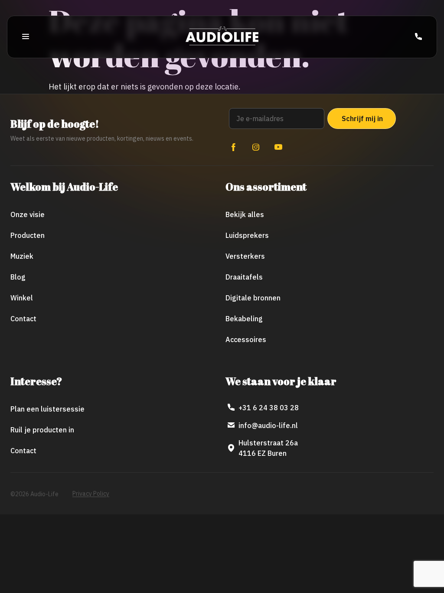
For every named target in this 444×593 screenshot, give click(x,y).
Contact (23, 318)
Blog (18, 277)
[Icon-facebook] (233, 147)
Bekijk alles (244, 214)
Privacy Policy (90, 493)
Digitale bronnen (253, 297)
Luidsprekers (247, 235)
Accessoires (245, 339)
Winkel (21, 297)
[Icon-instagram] (255, 147)
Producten (27, 235)
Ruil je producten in (42, 429)
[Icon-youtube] (278, 147)
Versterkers (245, 256)
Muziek (21, 256)
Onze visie (27, 214)
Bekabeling (244, 318)
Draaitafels (244, 277)
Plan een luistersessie (47, 409)
